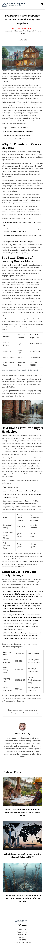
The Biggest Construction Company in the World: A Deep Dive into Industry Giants (22, 898)
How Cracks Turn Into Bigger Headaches (17, 135)
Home (14, 28)
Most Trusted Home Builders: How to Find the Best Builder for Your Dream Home (22, 812)
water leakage (33, 713)
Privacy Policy (22, 935)
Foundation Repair (24, 28)
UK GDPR (22, 940)
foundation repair (31, 710)
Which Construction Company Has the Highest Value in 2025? (22, 855)
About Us (22, 929)
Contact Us (22, 937)
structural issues (22, 713)
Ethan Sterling (22, 733)
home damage (11, 713)
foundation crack (18, 710)
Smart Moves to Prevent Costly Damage (17, 139)
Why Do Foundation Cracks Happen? (15, 128)
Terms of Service (22, 932)
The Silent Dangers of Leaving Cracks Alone (18, 131)
